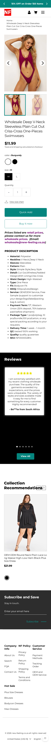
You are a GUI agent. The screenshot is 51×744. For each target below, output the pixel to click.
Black (15, 162)
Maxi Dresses (11, 709)
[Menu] (43, 12)
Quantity (9, 185)
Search (8, 661)
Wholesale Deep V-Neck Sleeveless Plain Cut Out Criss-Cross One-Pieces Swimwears (24, 26)
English (37, 739)
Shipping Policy (23, 670)
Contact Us (10, 672)
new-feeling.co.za (20, 733)
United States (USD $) (17, 739)
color (13, 155)
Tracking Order (37, 665)
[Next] (47, 4)
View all (25, 456)
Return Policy (22, 662)
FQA (6, 666)
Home (9, 20)
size (8, 170)
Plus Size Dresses (13, 692)
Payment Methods (38, 656)
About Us (9, 655)
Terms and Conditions (24, 678)
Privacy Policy (22, 653)
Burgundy (8, 162)
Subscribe (32, 621)
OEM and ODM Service (40, 673)
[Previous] (4, 4)
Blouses (8, 698)
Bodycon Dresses (13, 703)
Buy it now (25, 223)
